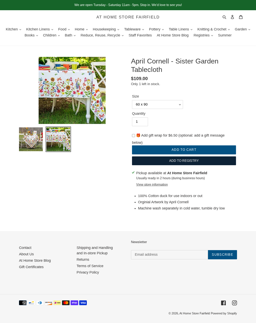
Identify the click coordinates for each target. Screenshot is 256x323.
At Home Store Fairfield (128, 17)
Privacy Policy (88, 272)
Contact (25, 248)
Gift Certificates (31, 267)
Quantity (138, 114)
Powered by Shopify (224, 313)
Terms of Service (90, 266)
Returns (83, 260)
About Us (26, 254)
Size (135, 96)
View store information (152, 184)
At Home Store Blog (35, 261)
